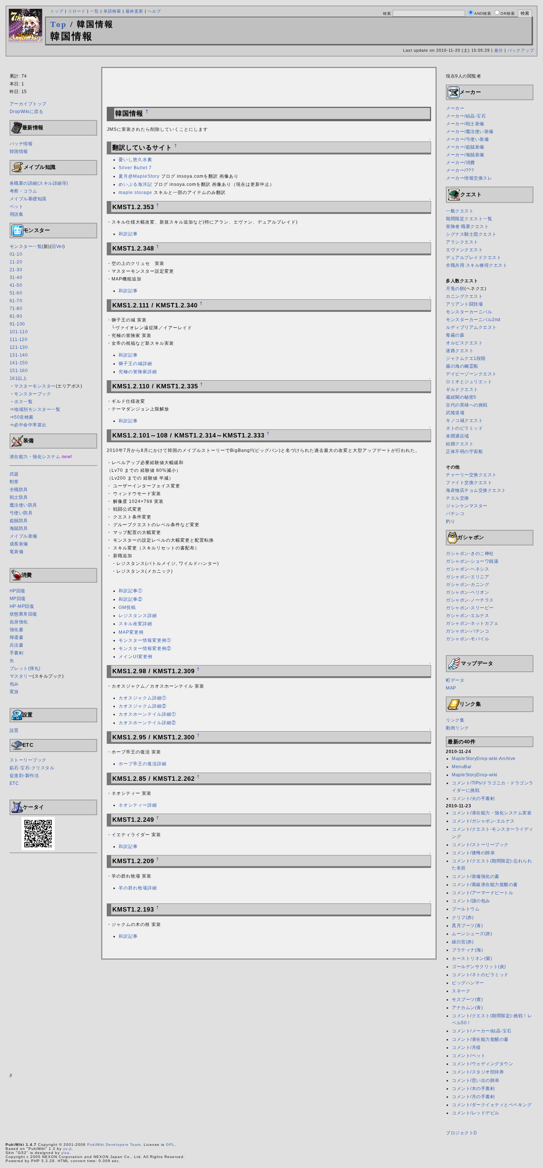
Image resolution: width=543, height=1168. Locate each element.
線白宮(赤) (463, 941)
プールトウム (465, 909)
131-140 (19, 355)
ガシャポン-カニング (467, 584)
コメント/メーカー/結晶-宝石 (482, 1031)
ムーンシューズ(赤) (472, 933)
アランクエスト (462, 242)
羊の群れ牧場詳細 (138, 888)
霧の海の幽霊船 (462, 366)
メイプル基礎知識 (28, 198)
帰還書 (17, 637)
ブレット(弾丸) (25, 668)
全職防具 (19, 489)
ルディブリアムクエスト (471, 327)
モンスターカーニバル (469, 311)
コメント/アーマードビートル (482, 892)
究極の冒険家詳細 (138, 371)
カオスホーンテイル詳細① (147, 714)
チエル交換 (457, 498)
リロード (77, 11)
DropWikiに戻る (27, 111)
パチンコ (455, 513)
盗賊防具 (19, 520)
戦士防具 (19, 497)
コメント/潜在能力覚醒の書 (480, 1039)
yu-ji (67, 1149)
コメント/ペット (468, 1055)
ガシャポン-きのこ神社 (470, 553)
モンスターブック (32, 393)
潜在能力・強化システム (35, 456)
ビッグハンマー (468, 982)
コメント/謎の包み (471, 900)
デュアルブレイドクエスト (473, 257)
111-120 (19, 339)
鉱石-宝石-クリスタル (32, 767)
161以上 (18, 378)
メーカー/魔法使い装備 (470, 131)
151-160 (19, 370)
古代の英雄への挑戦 (467, 405)
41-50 (16, 285)
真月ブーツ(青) (467, 925)
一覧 (94, 11)
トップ (57, 11)
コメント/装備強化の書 (475, 876)
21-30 (16, 269)
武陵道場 (455, 412)
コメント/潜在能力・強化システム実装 (492, 812)
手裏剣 (17, 652)
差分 (498, 50)
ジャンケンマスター (467, 505)
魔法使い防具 (23, 505)
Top (58, 24)
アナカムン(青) (467, 1007)
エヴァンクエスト (464, 249)
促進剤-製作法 (24, 775)
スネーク (461, 991)
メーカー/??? (460, 170)
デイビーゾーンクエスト (471, 374)
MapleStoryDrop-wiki (475, 774)
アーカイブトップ (28, 103)
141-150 (19, 362)
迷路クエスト (460, 350)
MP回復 (18, 598)
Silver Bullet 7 (135, 167)
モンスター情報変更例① (145, 640)
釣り (450, 521)
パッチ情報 (21, 143)
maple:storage (135, 192)
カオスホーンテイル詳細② (147, 722)
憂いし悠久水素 (135, 159)
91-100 (17, 324)
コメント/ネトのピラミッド (480, 974)
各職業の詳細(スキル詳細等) (39, 183)
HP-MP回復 (22, 606)
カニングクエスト (464, 296)
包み (14, 684)
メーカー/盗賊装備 (465, 147)
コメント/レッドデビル (475, 1113)
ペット (17, 206)
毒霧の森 (455, 335)
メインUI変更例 (136, 656)
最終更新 (134, 11)
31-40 (16, 277)
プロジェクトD (461, 1132)
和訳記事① (131, 590)
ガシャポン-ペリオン (467, 592)
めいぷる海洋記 (135, 184)
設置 (14, 730)
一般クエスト (460, 211)
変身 (14, 691)
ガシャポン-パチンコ (467, 631)
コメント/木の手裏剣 (473, 1088)
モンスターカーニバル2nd (473, 319)
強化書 (17, 629)
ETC (14, 783)
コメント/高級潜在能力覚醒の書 (485, 884)
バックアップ (521, 50)
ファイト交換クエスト (469, 482)
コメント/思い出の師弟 (475, 1080)
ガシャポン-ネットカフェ (472, 623)
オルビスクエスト (464, 342)
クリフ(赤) (463, 917)
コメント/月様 (466, 1047)
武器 (14, 474)
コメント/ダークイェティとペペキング (492, 1104)
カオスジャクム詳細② (143, 706)
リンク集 (455, 720)
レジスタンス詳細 (138, 615)
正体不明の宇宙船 (464, 451)
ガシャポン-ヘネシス (467, 569)
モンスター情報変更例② (145, 648)
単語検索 (112, 11)
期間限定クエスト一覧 (469, 218)
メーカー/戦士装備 (465, 123)
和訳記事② (131, 599)
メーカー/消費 (460, 162)
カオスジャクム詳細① (143, 698)
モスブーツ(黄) (467, 999)
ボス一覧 (23, 401)
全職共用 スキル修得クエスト (476, 265)
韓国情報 (19, 151)
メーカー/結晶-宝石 (466, 116)
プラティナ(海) (467, 950)
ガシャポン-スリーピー (470, 607)
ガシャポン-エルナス (467, 615)
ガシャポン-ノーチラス (470, 600)
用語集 (17, 214)
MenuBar (462, 766)
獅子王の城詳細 (135, 363)
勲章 (14, 481)
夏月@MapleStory (139, 176)
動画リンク (457, 728)
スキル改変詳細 (135, 623)
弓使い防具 (21, 512)
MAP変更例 (131, 632)
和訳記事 (128, 233)
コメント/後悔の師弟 (473, 852)
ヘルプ (154, 11)
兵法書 (17, 645)
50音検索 (24, 417)
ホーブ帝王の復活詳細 (143, 763)
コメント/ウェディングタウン (482, 1063)
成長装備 (19, 543)
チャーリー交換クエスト (471, 474)
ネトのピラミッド (464, 428)
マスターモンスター (35, 386)
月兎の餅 (455, 288)
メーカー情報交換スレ (469, 178)
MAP (451, 688)
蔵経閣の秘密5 (461, 397)
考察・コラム (23, 191)
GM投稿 (127, 607)
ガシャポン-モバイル (467, 638)
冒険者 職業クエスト (467, 226)
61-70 (16, 300)
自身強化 (19, 621)
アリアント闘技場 (464, 304)
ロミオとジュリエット (469, 381)
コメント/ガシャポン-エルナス (483, 821)
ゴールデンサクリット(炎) (479, 966)
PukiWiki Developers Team (114, 1145)
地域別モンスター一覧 (37, 409)
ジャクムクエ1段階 (466, 358)
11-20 (16, 262)
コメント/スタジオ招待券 (478, 1072)
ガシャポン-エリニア (467, 576)
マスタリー (21, 676)
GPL (170, 1145)
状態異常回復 (23, 614)
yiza (65, 1153)
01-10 (16, 254)
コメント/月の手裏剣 (473, 1096)
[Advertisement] (271, 63)
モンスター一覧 (26, 246)
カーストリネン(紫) (472, 958)
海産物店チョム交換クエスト (476, 490)
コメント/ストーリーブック (480, 844)
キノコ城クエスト (464, 420)
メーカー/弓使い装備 (467, 139)
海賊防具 (19, 528)
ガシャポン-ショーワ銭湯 (472, 561)
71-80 (16, 308)
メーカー (455, 108)
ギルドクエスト (462, 389)
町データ (455, 680)
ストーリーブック (28, 760)
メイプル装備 (23, 536)
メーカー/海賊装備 (465, 154)
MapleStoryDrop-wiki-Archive (484, 758)
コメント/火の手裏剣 (473, 798)
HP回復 (17, 590)
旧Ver (57, 246)
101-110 (19, 331)
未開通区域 (457, 436)
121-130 (19, 347)
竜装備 (17, 551)
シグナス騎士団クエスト (471, 234)
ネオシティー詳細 (138, 805)
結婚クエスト (460, 443)
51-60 (16, 293)
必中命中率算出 (30, 425)
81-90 (16, 316)
